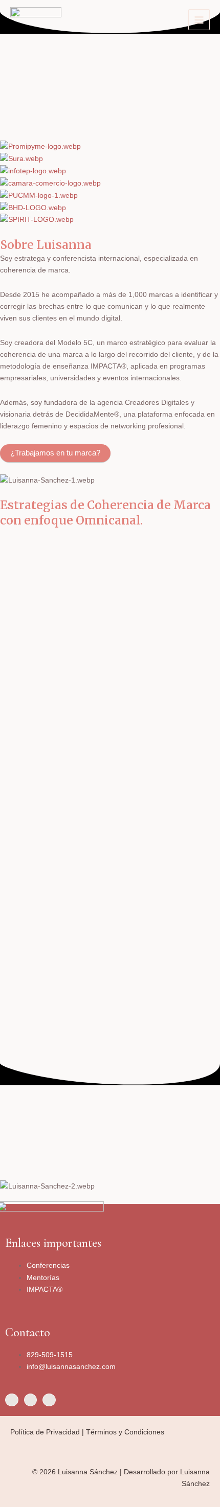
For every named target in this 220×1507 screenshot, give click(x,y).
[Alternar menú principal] (199, 20)
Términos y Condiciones (125, 1432)
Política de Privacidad (45, 1432)
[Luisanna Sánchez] (35, 19)
